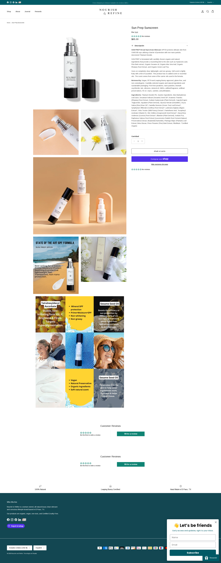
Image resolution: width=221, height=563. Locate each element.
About (18, 11)
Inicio (8, 22)
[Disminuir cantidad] (134, 141)
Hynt (136, 32)
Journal (27, 11)
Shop (9, 11)
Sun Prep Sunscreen (18, 22)
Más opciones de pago (159, 164)
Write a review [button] (130, 434)
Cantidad (135, 136)
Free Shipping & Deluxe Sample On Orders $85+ (110, 2)
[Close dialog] (216, 522)
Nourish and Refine (17, 553)
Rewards (38, 11)
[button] (136, 36)
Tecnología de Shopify (30, 553)
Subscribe (193, 552)
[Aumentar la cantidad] (143, 141)
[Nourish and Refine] (110, 11)
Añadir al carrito (159, 151)
